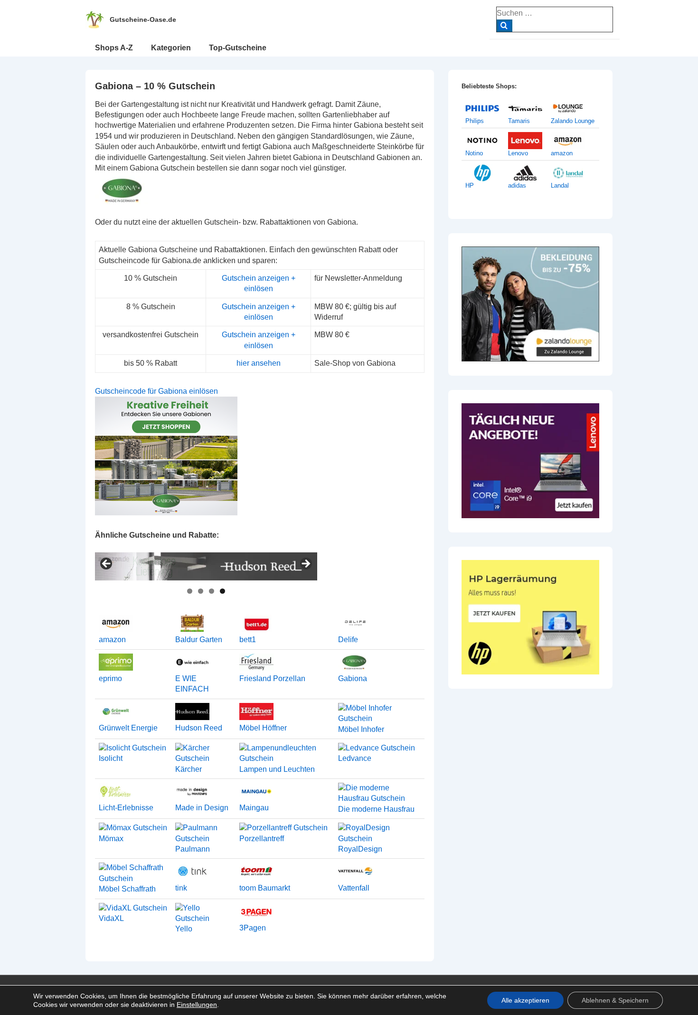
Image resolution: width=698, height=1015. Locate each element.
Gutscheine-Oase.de (143, 19)
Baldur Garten (198, 640)
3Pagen (252, 928)
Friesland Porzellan (272, 678)
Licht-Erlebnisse (126, 808)
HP (469, 185)
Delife (348, 640)
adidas (517, 185)
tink (181, 888)
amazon (112, 640)
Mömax (111, 839)
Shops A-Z (114, 48)
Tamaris (519, 120)
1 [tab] (189, 591)
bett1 (247, 640)
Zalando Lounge (572, 120)
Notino (474, 153)
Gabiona (352, 678)
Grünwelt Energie (128, 728)
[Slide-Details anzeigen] (206, 566)
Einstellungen (197, 1004)
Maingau (254, 808)
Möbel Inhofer (361, 729)
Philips (474, 120)
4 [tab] (222, 591)
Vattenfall (353, 888)
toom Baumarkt (264, 888)
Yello (183, 929)
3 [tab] (211, 591)
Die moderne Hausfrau (376, 809)
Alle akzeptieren (525, 1000)
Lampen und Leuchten (277, 769)
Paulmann (192, 849)
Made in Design (201, 808)
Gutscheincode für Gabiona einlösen (156, 391)
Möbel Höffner (263, 728)
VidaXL (111, 918)
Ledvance (354, 758)
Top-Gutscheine (237, 48)
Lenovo (518, 153)
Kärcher (188, 769)
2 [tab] (200, 591)
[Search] (504, 25)
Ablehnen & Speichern (615, 1000)
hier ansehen (258, 363)
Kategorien (171, 48)
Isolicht (111, 758)
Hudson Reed (198, 728)
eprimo (110, 678)
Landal (560, 185)
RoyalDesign (360, 849)
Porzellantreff (261, 839)
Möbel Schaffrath (127, 889)
